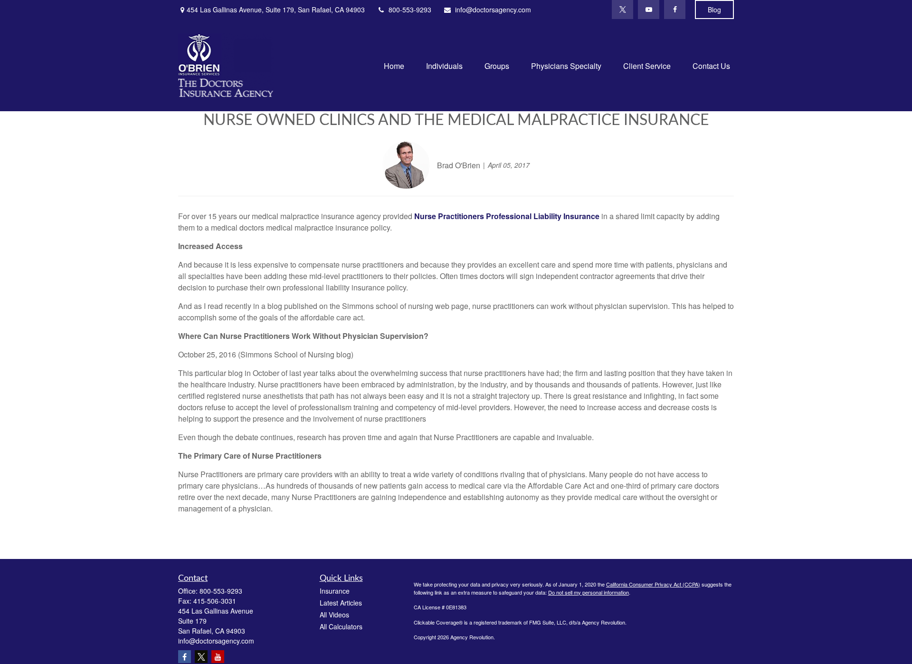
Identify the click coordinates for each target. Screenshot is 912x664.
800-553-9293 (410, 9)
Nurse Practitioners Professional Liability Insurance (506, 216)
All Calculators (341, 626)
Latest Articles (341, 602)
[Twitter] (622, 9)
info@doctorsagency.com (493, 9)
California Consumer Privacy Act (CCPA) (653, 584)
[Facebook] (674, 9)
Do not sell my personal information (588, 592)
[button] (394, 65)
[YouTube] (648, 9)
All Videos (334, 614)
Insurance (335, 591)
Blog (714, 9)
